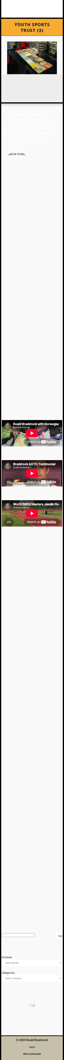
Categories (8, 972)
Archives (7, 957)
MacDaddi (36, 1054)
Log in (32, 1047)
